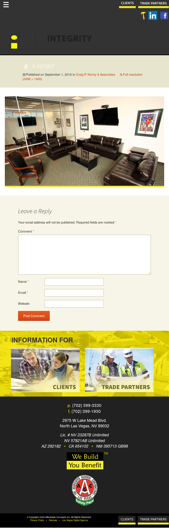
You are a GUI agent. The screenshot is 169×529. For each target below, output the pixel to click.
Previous (15, 112)
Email (23, 292)
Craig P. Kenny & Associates (95, 74)
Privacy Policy (37, 520)
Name (23, 281)
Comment (26, 231)
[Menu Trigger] (6, 4)
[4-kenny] (84, 141)
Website (23, 303)
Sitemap (53, 520)
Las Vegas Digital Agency (75, 520)
